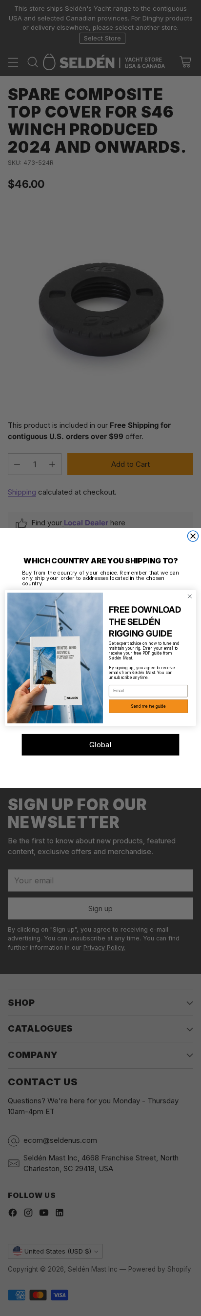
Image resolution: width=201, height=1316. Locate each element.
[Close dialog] (193, 536)
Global (100, 744)
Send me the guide (148, 706)
